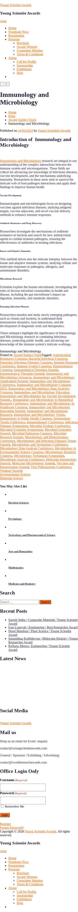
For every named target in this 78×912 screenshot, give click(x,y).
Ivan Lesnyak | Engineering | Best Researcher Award (43, 627)
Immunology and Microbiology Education (41, 392)
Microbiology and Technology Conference (40, 444)
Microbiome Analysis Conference (22, 459)
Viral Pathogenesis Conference (51, 467)
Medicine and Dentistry (22, 583)
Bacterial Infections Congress (48, 358)
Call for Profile (26, 61)
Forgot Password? (12, 827)
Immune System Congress (34, 366)
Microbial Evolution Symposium (21, 429)
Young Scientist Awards (15, 5)
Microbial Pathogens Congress (32, 433)
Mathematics (16, 567)
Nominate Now (18, 32)
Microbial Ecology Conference (50, 426)
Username (13, 780)
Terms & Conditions (30, 54)
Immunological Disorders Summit (36, 370)
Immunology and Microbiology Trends (39, 414)
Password (13, 793)
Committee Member (30, 50)
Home (12, 28)
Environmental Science (15, 474)
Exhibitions (24, 69)
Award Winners (27, 47)
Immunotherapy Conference (45, 422)
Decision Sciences (18, 502)
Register (5, 824)
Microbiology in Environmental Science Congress (38, 450)
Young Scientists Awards (54, 130)
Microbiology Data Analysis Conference (26, 448)
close (3, 21)
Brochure (23, 43)
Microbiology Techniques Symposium (39, 456)
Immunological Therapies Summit (22, 373)
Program (14, 39)
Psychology (15, 518)
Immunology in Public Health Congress (26, 418)
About (12, 58)
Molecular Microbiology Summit (33, 463)
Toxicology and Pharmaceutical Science (31, 535)
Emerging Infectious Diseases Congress (26, 362)
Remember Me (14, 806)
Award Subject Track (22, 120)
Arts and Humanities (20, 551)
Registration (16, 35)
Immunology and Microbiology (21, 161)
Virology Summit (11, 470)
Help (20, 73)
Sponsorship (25, 65)
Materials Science (11, 478)
